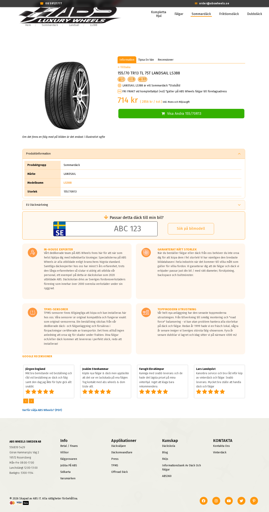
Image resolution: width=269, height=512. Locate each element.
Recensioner (165, 59)
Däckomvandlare (121, 452)
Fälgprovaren (68, 459)
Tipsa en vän (146, 59)
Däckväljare (118, 446)
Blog (165, 452)
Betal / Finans (69, 446)
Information (127, 59)
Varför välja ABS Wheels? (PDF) (42, 410)
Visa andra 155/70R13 (184, 113)
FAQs (165, 459)
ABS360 (167, 476)
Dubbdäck (254, 14)
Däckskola (168, 446)
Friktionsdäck (229, 14)
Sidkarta (65, 472)
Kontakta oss (221, 446)
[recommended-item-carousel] (26, 401)
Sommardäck (201, 14)
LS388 (68, 182)
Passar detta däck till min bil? (137, 217)
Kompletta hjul (158, 14)
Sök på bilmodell (191, 228)
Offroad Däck (119, 472)
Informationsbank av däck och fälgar (181, 467)
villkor (64, 452)
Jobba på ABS (68, 465)
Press (115, 459)
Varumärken (67, 478)
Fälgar (178, 14)
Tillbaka (125, 67)
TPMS (114, 465)
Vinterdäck (219, 452)
